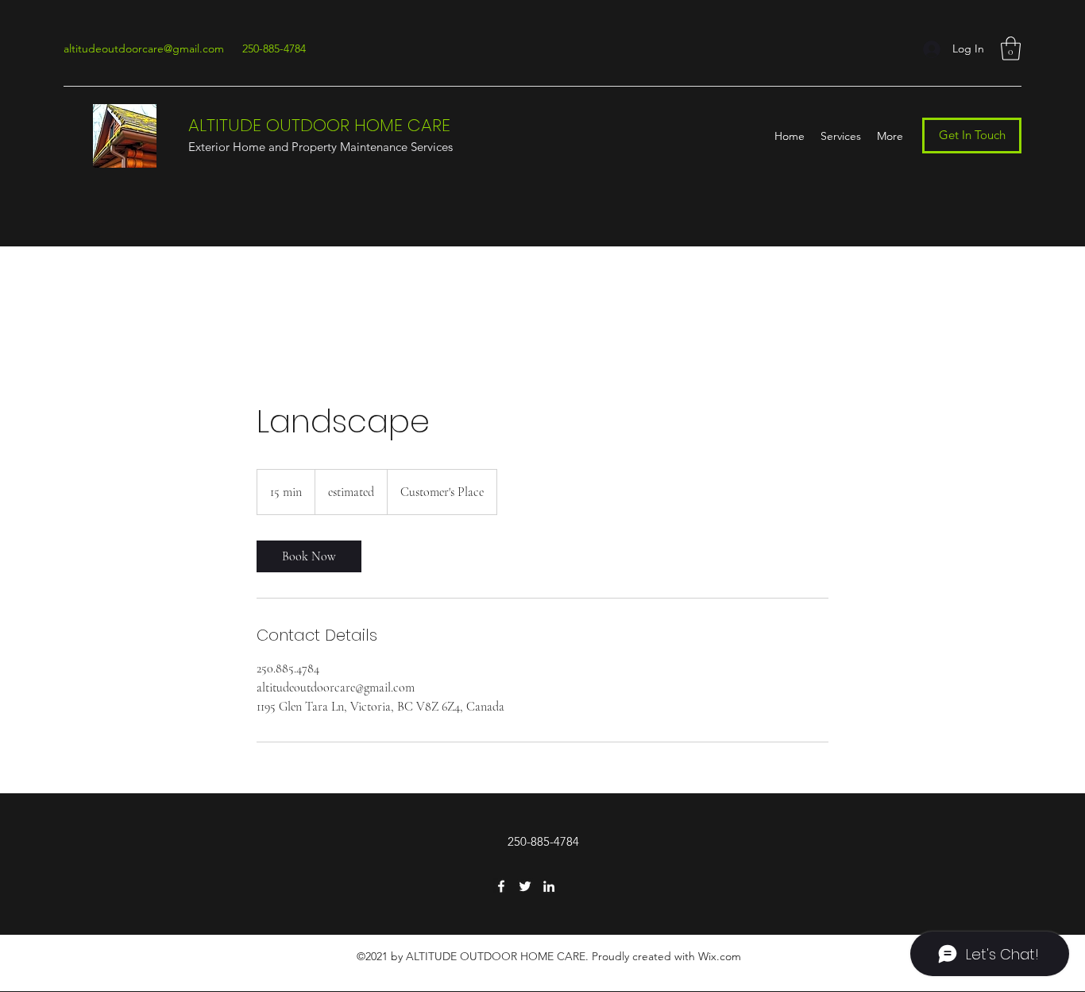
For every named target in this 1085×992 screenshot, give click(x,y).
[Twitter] (525, 886)
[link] (309, 556)
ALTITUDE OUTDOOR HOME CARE (319, 125)
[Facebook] (501, 886)
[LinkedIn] (549, 886)
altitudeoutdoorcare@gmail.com (144, 48)
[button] (1011, 48)
